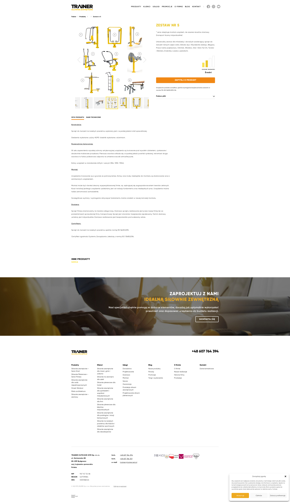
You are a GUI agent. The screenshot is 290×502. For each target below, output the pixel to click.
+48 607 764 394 (126, 455)
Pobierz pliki (161, 96)
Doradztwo (127, 369)
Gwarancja (127, 384)
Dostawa (126, 375)
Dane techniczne (93, 117)
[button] (285, 476)
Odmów (259, 496)
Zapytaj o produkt (185, 80)
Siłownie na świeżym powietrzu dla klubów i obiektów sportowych (106, 423)
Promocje (167, 7)
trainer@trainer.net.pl (128, 462)
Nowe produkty (154, 369)
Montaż (126, 378)
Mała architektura (78, 391)
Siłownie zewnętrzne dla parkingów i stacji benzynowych (105, 415)
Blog (187, 7)
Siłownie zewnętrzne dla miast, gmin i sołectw (105, 371)
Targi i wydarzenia (155, 378)
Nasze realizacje (180, 372)
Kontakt (196, 7)
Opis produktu (77, 117)
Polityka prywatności (120, 486)
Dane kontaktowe (207, 369)
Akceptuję (240, 496)
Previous (79, 60)
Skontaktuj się (207, 319)
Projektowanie (128, 372)
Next (144, 60)
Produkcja (178, 378)
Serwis (125, 381)
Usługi (156, 7)
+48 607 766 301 (126, 459)
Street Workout (77, 388)
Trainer (73, 17)
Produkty (136, 7)
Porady (151, 372)
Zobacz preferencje (277, 496)
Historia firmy (179, 375)
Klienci (147, 7)
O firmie (179, 7)
